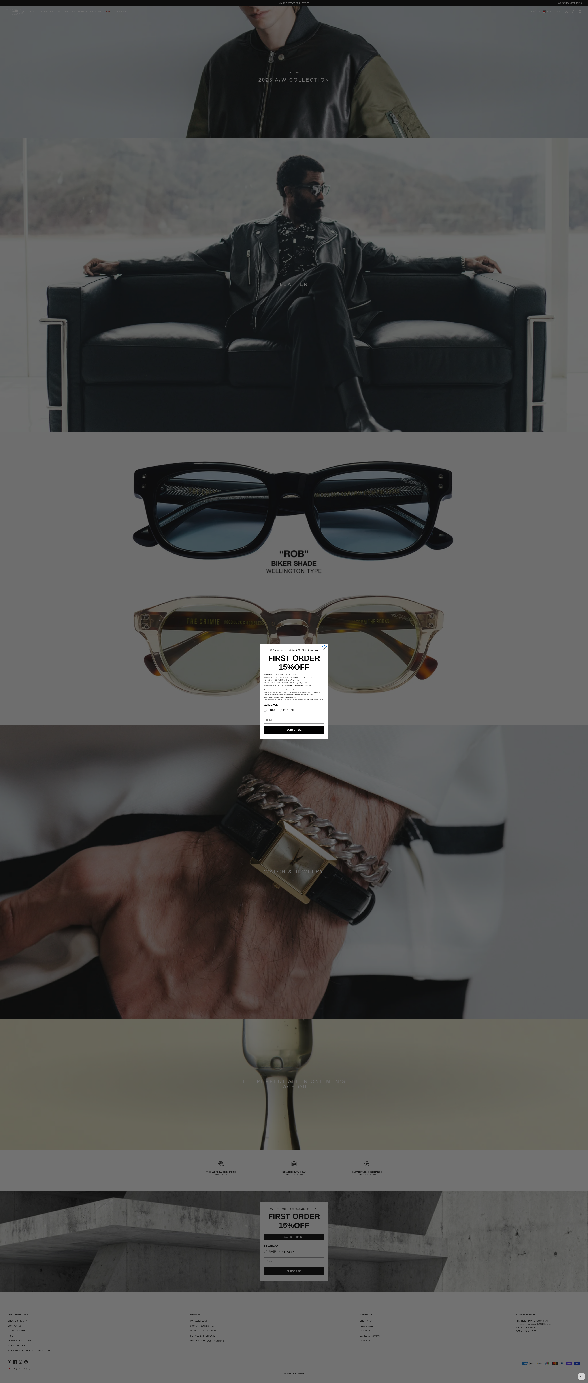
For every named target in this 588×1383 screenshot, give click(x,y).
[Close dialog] (324, 648)
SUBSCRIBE (294, 730)
